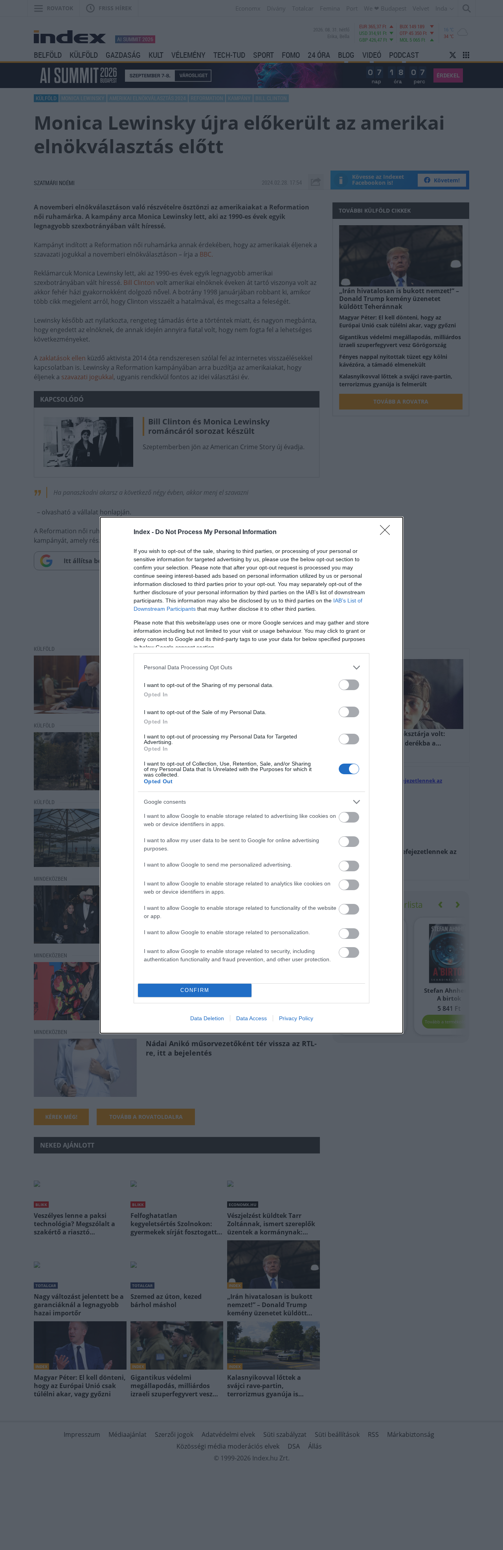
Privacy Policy (296, 1018)
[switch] (349, 685)
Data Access (251, 1018)
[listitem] (251, 667)
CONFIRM (194, 990)
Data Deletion (207, 1018)
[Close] (387, 532)
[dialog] (251, 775)
